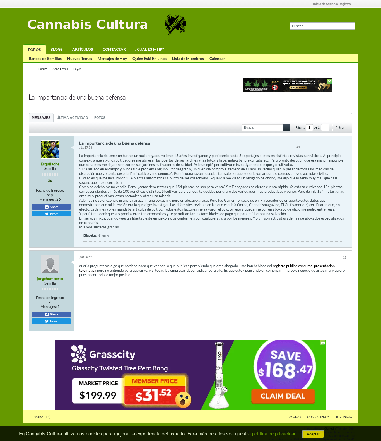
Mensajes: (47, 199)
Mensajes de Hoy (112, 58)
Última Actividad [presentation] (72, 118)
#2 (344, 257)
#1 (298, 147)
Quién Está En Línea (149, 58)
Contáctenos (318, 416)
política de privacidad (274, 433)
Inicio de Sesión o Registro (332, 4)
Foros (34, 49)
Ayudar (295, 416)
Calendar (217, 58)
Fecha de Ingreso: (50, 190)
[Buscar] (350, 26)
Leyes (77, 69)
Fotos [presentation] (99, 118)
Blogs (56, 49)
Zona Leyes (60, 69)
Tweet (53, 213)
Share (53, 207)
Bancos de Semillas (45, 58)
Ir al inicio (343, 416)
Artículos (82, 49)
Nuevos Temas (79, 58)
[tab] (41, 117)
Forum (42, 69)
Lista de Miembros (188, 58)
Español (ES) (41, 417)
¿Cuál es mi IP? (149, 49)
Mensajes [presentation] (41, 118)
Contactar (114, 49)
